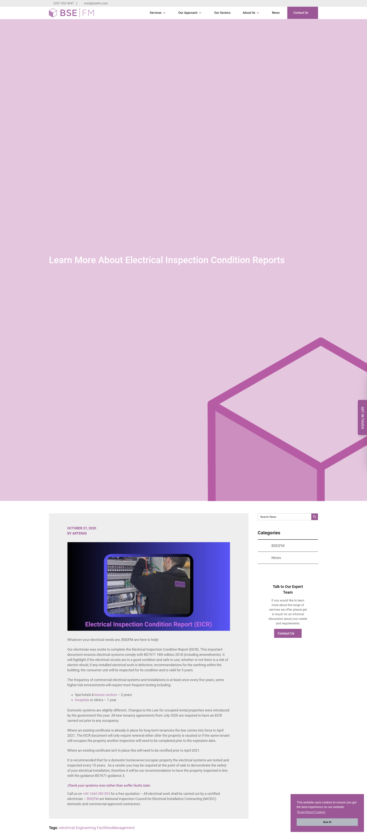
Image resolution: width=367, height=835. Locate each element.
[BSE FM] (71, 12)
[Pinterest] (316, 3)
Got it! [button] (327, 822)
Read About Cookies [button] (311, 812)
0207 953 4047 (64, 3)
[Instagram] (308, 3)
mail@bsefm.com (96, 3)
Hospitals (82, 700)
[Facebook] (292, 3)
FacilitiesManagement (116, 827)
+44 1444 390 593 (97, 794)
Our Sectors (222, 13)
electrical (67, 827)
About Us (249, 13)
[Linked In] (300, 3)
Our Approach (187, 13)
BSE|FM (93, 799)
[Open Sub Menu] (164, 13)
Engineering (86, 827)
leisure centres (106, 695)
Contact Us (300, 13)
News (276, 13)
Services (156, 13)
